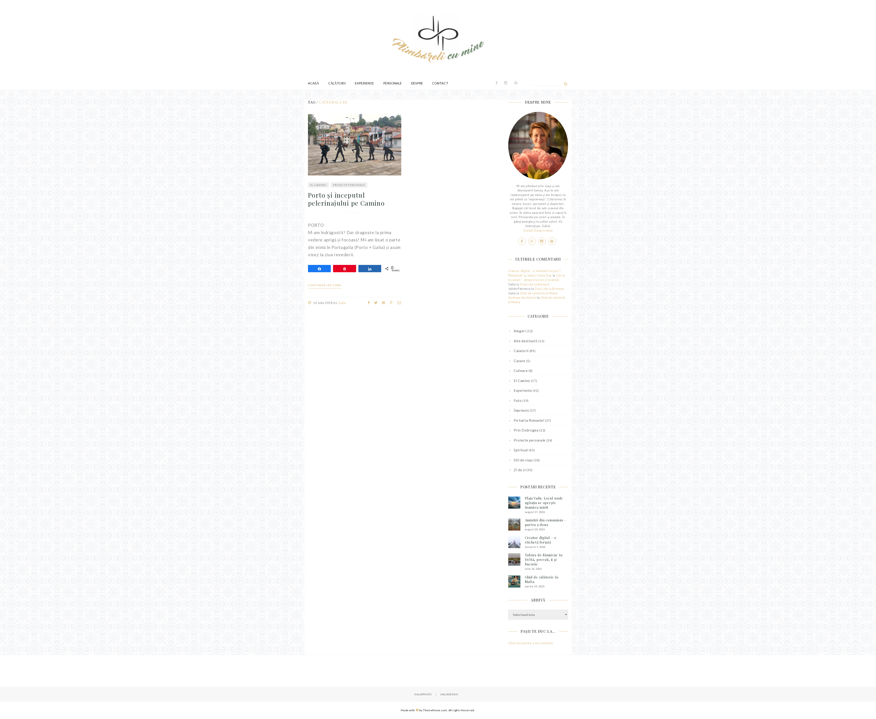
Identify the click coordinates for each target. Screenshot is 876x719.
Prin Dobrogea (526, 430)
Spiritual (521, 450)
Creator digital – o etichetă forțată (540, 539)
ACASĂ (313, 83)
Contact (440, 83)
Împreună (521, 410)
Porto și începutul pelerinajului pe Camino (346, 199)
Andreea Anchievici (522, 297)
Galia (342, 303)
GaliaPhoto (423, 694)
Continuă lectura (324, 285)
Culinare (521, 371)
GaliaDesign (449, 694)
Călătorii (337, 83)
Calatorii (521, 351)
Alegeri (520, 331)
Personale (392, 83)
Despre (417, 83)
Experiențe (364, 83)
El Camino (318, 184)
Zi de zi (520, 470)
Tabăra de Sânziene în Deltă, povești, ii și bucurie (544, 559)
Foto (518, 400)
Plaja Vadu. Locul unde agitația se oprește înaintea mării (544, 503)
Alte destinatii (525, 341)
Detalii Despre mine (538, 230)
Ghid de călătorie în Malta (539, 293)
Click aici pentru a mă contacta (530, 643)
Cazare (519, 361)
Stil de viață (523, 460)
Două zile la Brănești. (535, 284)
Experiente (523, 390)
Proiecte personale (349, 184)
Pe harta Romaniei (529, 420)
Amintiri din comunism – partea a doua (545, 522)
